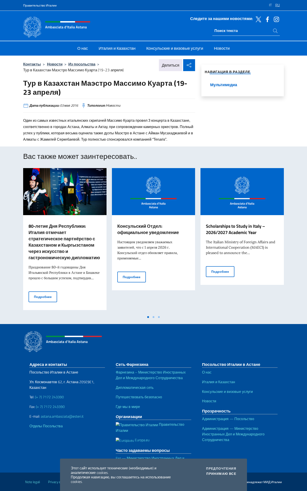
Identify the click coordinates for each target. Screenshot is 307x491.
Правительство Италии (40, 5)
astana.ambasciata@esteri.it (62, 416)
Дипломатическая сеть (135, 387)
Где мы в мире (128, 406)
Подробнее (45, 296)
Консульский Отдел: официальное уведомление (148, 229)
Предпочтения (221, 468)
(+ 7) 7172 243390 (49, 397)
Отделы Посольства (46, 426)
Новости (54, 64)
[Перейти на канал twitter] (257, 19)
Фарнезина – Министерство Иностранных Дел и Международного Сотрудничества (151, 375)
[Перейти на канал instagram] (275, 19)
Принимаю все (221, 473)
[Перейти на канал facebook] (266, 19)
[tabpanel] (65, 240)
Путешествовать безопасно (139, 397)
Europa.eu (141, 440)
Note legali (32, 481)
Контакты (32, 64)
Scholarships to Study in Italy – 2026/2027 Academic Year (235, 229)
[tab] (148, 317)
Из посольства (81, 64)
